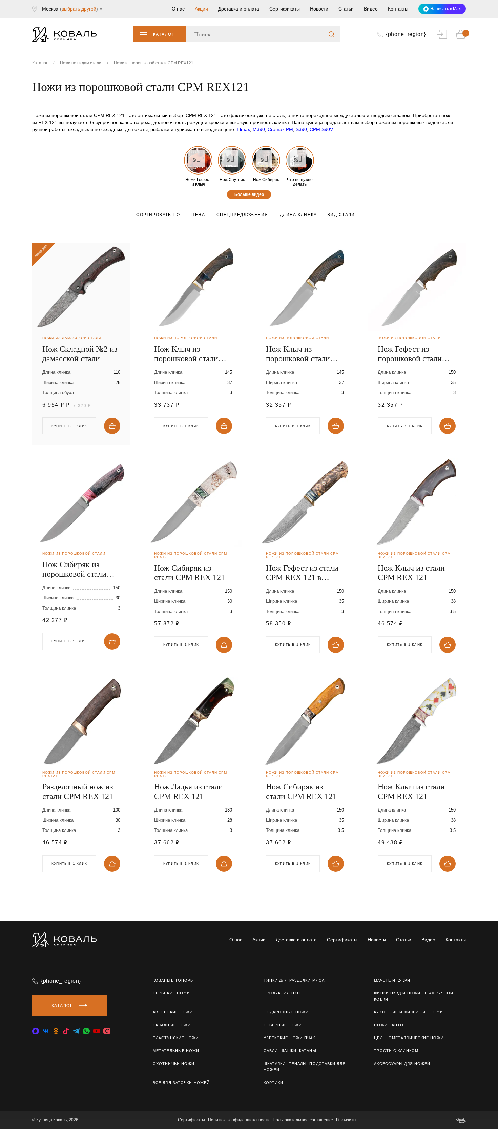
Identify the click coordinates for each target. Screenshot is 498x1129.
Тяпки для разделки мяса (294, 980)
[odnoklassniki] (56, 1031)
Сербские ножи (171, 993)
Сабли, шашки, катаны (290, 1051)
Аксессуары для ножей (402, 1064)
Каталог (163, 34)
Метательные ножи (176, 1051)
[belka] (461, 1119)
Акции (201, 9)
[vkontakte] (35, 1031)
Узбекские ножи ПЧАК (289, 1038)
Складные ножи (172, 1025)
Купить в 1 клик (181, 426)
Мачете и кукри (392, 980)
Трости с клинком (396, 1051)
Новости (319, 9)
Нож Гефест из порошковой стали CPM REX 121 (410, 354)
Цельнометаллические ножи (408, 1038)
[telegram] (76, 1031)
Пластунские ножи (176, 1038)
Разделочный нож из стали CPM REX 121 (77, 791)
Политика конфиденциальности (239, 1119)
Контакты (398, 9)
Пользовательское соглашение (303, 1119)
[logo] (64, 34)
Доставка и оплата (238, 9)
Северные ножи (283, 1025)
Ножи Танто (388, 1025)
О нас (178, 9)
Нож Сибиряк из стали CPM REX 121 (189, 572)
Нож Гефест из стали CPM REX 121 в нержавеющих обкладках (302, 572)
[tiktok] (66, 1031)
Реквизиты (346, 1119)
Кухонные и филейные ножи (408, 1012)
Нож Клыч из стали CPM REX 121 (411, 572)
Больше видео (249, 194)
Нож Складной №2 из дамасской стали (79, 354)
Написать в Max (445, 8)
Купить (112, 426)
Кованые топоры (173, 980)
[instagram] (106, 1031)
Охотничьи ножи (173, 1064)
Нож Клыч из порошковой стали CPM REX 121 (186, 354)
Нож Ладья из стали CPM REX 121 (188, 791)
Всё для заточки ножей (181, 1083)
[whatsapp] (86, 1031)
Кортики (274, 1083)
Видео (371, 9)
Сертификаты (284, 9)
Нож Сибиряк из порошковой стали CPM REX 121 (74, 569)
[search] (331, 34)
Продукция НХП (282, 993)
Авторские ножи (173, 1012)
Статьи (346, 9)
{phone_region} (61, 981)
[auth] (442, 34)
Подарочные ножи (286, 1012)
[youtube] (96, 1031)
